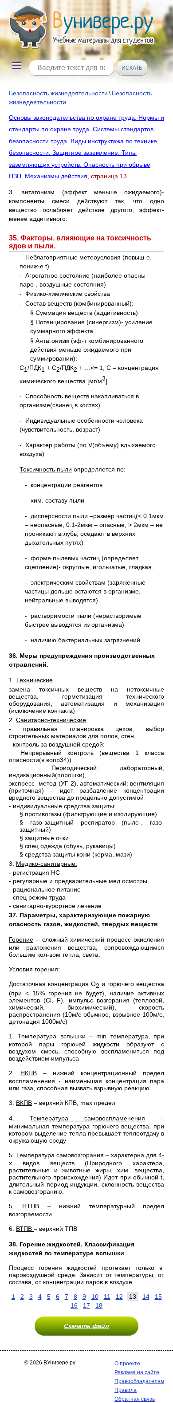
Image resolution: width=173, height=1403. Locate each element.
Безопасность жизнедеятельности (58, 93)
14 (145, 1296)
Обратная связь (134, 1399)
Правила (125, 1390)
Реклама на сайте (136, 1372)
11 (107, 1296)
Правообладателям (139, 1381)
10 (94, 1296)
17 (86, 1305)
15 (158, 1296)
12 (119, 1296)
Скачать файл (86, 1325)
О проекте (127, 1363)
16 (74, 1305)
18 (98, 1305)
